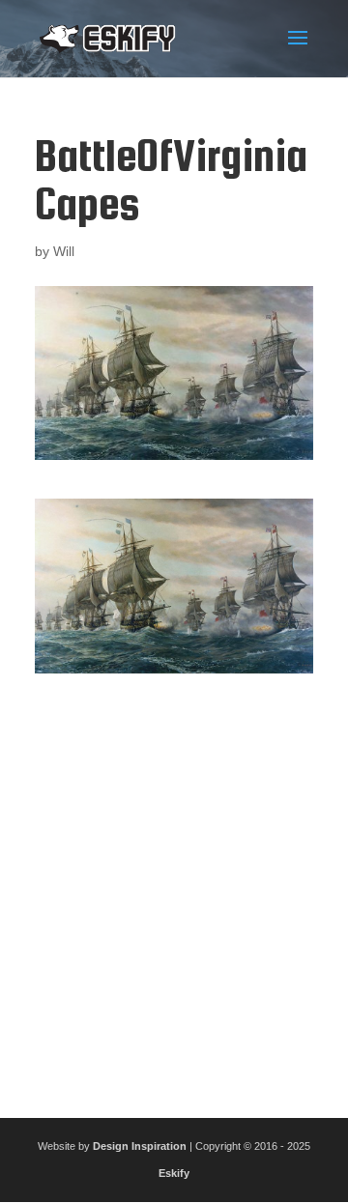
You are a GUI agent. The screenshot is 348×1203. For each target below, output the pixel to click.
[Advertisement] (174, 888)
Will (63, 251)
